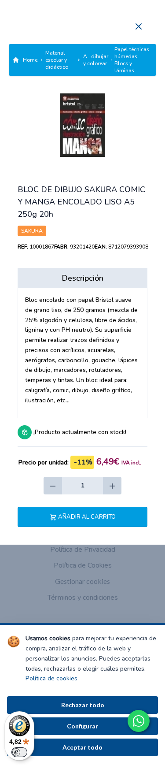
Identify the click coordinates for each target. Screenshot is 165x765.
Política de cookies (51, 678)
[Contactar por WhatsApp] (139, 721)
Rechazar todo (82, 705)
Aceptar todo (82, 747)
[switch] (19, 752)
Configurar (82, 726)
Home (30, 59)
